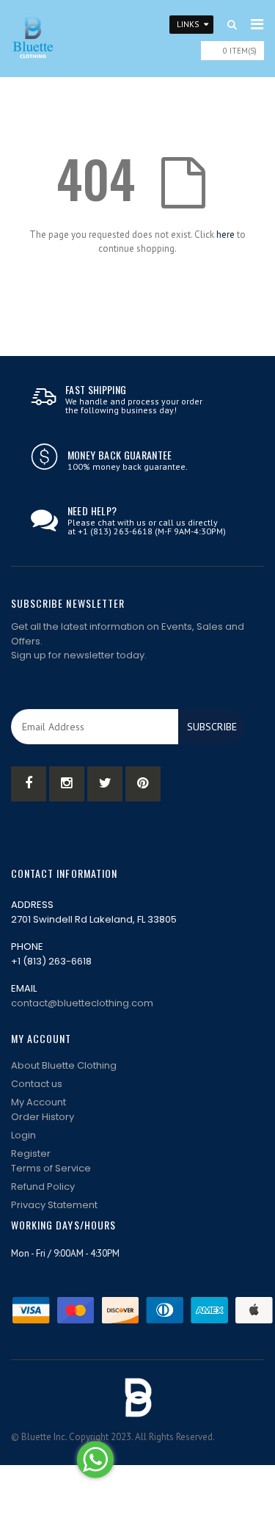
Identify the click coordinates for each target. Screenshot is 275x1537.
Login (23, 1135)
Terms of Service (51, 1168)
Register (31, 1153)
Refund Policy (43, 1186)
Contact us (36, 1084)
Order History (42, 1117)
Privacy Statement (54, 1205)
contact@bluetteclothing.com (82, 1003)
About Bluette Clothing (64, 1065)
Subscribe (212, 726)
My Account (38, 1102)
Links (188, 24)
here (225, 234)
